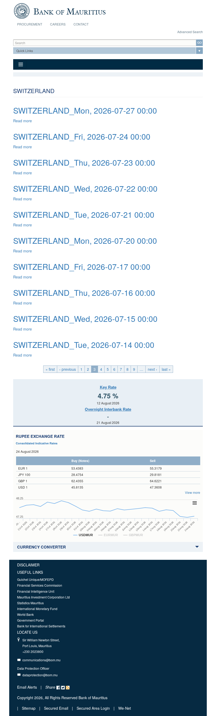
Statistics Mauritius (30, 603)
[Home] (59, 10)
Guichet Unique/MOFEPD (35, 579)
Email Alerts (27, 687)
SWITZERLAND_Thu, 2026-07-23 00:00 (84, 162)
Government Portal (30, 620)
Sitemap (29, 708)
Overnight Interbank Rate (108, 409)
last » (166, 369)
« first (50, 369)
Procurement (29, 24)
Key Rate (108, 387)
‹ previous (67, 369)
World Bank (25, 614)
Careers (58, 24)
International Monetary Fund (37, 608)
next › (152, 369)
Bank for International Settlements (41, 626)
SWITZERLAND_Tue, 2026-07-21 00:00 (83, 214)
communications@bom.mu (41, 660)
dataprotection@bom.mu (40, 675)
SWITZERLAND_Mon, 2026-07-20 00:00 (85, 240)
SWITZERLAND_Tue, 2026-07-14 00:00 (83, 344)
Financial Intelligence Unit (35, 591)
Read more (22, 120)
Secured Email (56, 708)
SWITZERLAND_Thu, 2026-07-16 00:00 (84, 292)
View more (192, 492)
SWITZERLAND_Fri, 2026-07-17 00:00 (81, 266)
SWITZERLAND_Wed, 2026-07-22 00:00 (85, 188)
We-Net (124, 708)
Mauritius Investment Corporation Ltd (43, 597)
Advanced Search (190, 31)
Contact (81, 24)
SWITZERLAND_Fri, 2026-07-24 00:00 (81, 136)
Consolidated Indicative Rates (36, 443)
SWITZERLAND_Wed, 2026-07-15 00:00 (85, 318)
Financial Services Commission (39, 585)
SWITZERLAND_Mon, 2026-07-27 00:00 (85, 110)
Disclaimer (28, 564)
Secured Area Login (93, 708)
